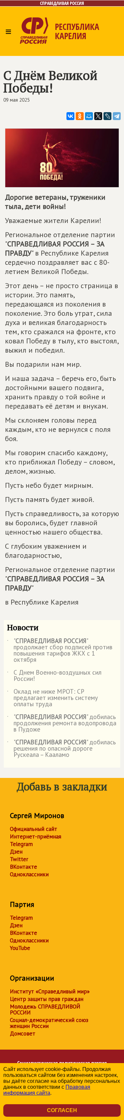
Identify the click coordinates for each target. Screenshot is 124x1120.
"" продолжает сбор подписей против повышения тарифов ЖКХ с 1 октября (59, 650)
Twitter (19, 859)
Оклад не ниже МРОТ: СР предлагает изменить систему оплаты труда (52, 698)
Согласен (62, 1110)
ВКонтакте (23, 867)
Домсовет (22, 1033)
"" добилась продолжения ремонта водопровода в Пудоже (61, 723)
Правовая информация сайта (46, 1090)
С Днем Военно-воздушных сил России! (54, 676)
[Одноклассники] (80, 116)
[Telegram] (117, 116)
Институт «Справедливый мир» (50, 991)
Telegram (21, 844)
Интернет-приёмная (35, 836)
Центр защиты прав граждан (46, 999)
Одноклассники (29, 874)
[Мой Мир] (89, 116)
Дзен (16, 852)
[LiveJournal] (107, 116)
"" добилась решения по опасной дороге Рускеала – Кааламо (61, 749)
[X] (98, 116)
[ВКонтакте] (70, 116)
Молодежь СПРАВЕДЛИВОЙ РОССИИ (45, 1009)
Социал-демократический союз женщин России (49, 1023)
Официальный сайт (33, 829)
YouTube (20, 948)
